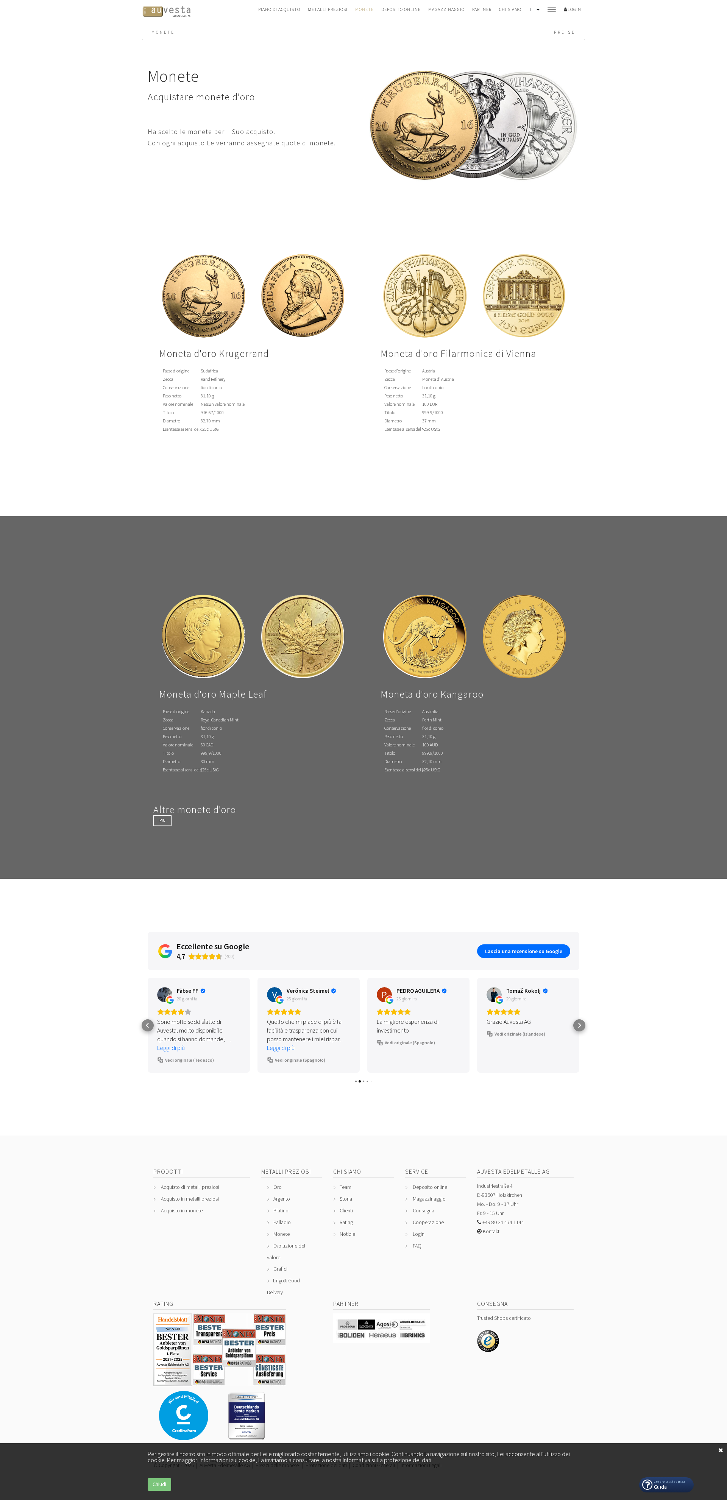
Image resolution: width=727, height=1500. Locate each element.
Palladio (282, 1222)
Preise (565, 32)
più (162, 820)
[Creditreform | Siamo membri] (183, 1437)
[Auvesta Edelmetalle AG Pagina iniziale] (166, 13)
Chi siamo (510, 9)
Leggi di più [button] (171, 1047)
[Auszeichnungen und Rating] (219, 1383)
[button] (534, 13)
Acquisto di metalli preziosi (190, 1187)
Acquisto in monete (182, 1210)
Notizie (347, 1234)
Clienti (346, 1210)
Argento (281, 1198)
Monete (364, 9)
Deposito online (401, 9)
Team (345, 1187)
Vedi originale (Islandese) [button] (520, 1034)
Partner (481, 9)
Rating (346, 1222)
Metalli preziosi (328, 9)
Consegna (423, 1210)
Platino (281, 1210)
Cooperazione (428, 1222)
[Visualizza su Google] (164, 994)
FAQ (417, 1245)
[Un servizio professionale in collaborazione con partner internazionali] (381, 1340)
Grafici (280, 1268)
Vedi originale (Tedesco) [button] (189, 1060)
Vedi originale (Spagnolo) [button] (300, 1060)
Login (418, 1234)
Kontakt (490, 1231)
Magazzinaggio (446, 9)
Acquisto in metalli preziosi (190, 1198)
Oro (277, 1187)
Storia (346, 1198)
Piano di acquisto (279, 9)
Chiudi (159, 1484)
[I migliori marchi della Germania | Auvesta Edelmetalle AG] (250, 1436)
